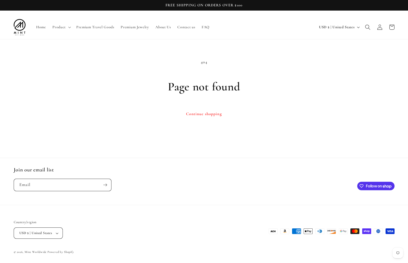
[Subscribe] (105, 185)
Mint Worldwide (36, 252)
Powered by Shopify (60, 252)
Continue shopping (204, 113)
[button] (61, 27)
